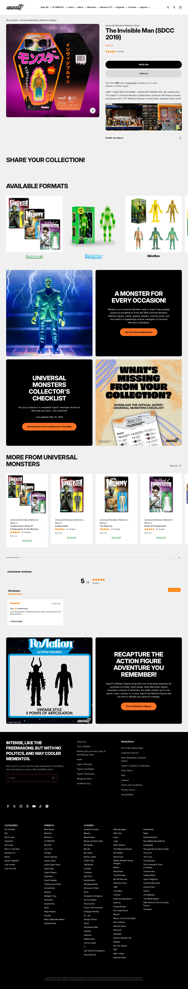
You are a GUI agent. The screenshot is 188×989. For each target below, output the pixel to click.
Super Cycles (50, 861)
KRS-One (117, 833)
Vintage (47, 853)
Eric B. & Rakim (90, 900)
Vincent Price (149, 887)
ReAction (48, 833)
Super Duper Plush (52, 864)
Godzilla (87, 931)
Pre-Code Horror (120, 910)
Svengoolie (148, 845)
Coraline (87, 868)
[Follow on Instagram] (21, 806)
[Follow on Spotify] (47, 806)
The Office (117, 891)
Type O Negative (150, 879)
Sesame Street (119, 957)
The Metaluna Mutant (122, 849)
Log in (125, 86)
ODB (115, 887)
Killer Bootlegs (119, 829)
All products (12, 20)
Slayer (145, 833)
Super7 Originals (11, 861)
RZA (115, 949)
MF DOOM (118, 853)
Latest (71, 7)
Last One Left (10, 868)
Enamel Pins (49, 904)
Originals (120, 7)
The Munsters (119, 875)
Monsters (91, 7)
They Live (147, 853)
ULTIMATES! (58, 7)
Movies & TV (106, 7)
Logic (115, 841)
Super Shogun (50, 872)
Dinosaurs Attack (91, 888)
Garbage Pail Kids (91, 911)
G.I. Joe (87, 915)
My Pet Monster (120, 879)
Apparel (144, 7)
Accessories (49, 888)
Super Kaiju (49, 868)
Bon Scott (88, 853)
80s (6, 833)
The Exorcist (89, 904)
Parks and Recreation (122, 899)
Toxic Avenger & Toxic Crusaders (152, 865)
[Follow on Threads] (27, 806)
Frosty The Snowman (93, 907)
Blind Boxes (49, 829)
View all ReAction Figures (138, 706)
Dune (86, 892)
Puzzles (47, 915)
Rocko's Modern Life (122, 938)
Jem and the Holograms (94, 951)
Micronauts (118, 857)
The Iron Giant (90, 943)
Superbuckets (50, 923)
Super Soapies (50, 880)
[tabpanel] (94, 612)
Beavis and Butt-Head (93, 841)
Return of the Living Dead (124, 918)
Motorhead (118, 871)
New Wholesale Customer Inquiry (133, 759)
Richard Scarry (119, 926)
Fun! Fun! (48, 849)
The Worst (147, 909)
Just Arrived (9, 864)
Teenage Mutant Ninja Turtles (156, 849)
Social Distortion (150, 837)
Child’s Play (89, 861)
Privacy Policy (128, 790)
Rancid (116, 914)
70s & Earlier (9, 829)
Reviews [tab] (14, 590)
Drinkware (48, 900)
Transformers (149, 871)
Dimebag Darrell (90, 884)
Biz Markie (88, 845)
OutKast (117, 895)
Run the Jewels (120, 946)
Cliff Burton (88, 864)
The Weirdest (149, 895)
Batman (87, 833)
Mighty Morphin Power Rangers (123, 862)
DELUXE (47, 845)
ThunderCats (149, 861)
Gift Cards (8, 845)
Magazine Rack (84, 778)
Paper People (50, 911)
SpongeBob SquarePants (154, 841)
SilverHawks (148, 829)
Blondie (87, 849)
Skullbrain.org (83, 783)
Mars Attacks (119, 845)
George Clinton (90, 919)
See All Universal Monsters (138, 332)
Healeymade (89, 939)
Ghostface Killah (91, 927)
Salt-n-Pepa (118, 953)
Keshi (46, 907)
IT (84, 947)
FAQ (123, 775)
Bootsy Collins (90, 857)
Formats (132, 7)
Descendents (89, 880)
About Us (81, 741)
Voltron (146, 891)
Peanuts (117, 902)
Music (80, 7)
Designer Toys (50, 896)
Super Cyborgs (50, 857)
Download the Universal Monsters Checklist (49, 426)
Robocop (117, 930)
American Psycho (91, 829)
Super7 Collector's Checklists (135, 765)
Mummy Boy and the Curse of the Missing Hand (91, 753)
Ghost (86, 923)
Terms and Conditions (131, 785)
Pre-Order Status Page (132, 748)
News (79, 759)
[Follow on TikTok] (40, 806)
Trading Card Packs (52, 884)
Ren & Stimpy (119, 922)
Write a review (174, 590)
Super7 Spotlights (85, 769)
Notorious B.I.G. (120, 883)
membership (131, 83)
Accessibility (127, 794)
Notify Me (144, 64)
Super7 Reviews (84, 764)
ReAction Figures (48, 20)
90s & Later (9, 837)
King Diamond (90, 955)
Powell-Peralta (119, 906)
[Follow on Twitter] (14, 806)
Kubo (115, 837)
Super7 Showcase (85, 774)
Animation (8, 841)
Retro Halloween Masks (54, 919)
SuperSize (48, 876)
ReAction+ (48, 837)
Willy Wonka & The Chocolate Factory (156, 903)
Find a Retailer (84, 746)
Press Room (127, 770)
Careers (125, 780)
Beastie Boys (89, 837)
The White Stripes (151, 899)
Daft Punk (88, 876)
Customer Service (129, 753)
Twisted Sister (149, 875)
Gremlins (87, 935)
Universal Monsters (29, 20)
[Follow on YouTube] (34, 806)
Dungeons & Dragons (93, 896)
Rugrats (116, 942)
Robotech (117, 934)
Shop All (44, 7)
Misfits (116, 867)
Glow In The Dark (11, 849)
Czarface (88, 872)
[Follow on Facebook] (8, 806)
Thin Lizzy (147, 857)
